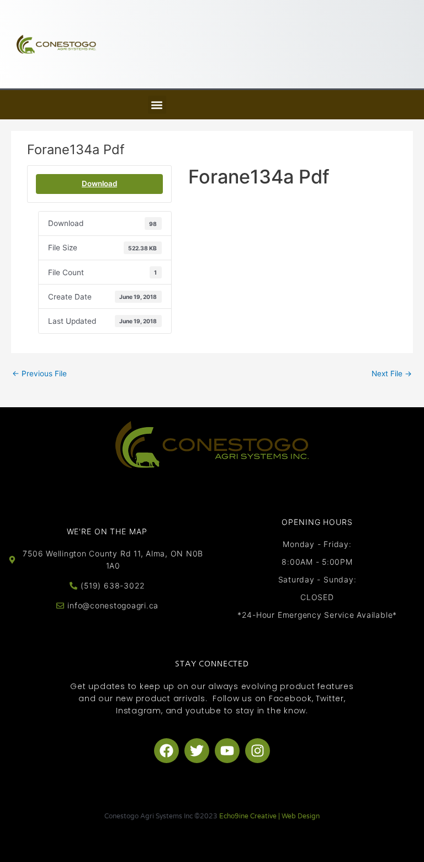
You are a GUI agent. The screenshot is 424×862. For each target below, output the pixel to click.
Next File (392, 373)
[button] (157, 105)
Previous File (39, 373)
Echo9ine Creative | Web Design (269, 816)
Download (99, 183)
